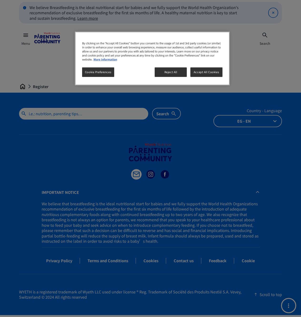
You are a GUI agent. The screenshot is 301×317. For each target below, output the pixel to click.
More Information (105, 59)
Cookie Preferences (98, 72)
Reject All (170, 72)
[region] (152, 58)
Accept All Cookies (206, 72)
